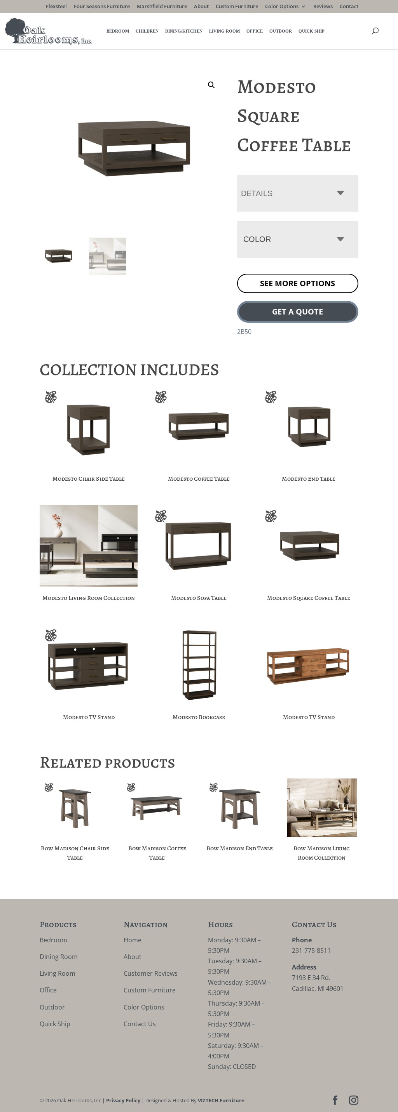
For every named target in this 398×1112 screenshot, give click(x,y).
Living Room (224, 31)
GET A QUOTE (297, 311)
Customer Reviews (151, 973)
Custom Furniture (237, 7)
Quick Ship (311, 31)
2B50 (244, 331)
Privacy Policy (123, 1100)
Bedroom (117, 31)
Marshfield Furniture (162, 7)
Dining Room (59, 956)
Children (147, 31)
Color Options (281, 7)
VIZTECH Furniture (221, 1100)
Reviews (323, 7)
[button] (211, 85)
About (201, 7)
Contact (349, 7)
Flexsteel (56, 7)
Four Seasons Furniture (102, 7)
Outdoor (280, 31)
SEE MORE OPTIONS (297, 283)
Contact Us (140, 1024)
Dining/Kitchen (183, 31)
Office (254, 31)
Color (257, 239)
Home (132, 940)
